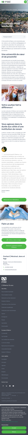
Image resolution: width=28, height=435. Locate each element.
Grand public (5, 326)
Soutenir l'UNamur (6, 352)
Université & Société (6, 349)
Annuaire (4, 362)
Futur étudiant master (7, 295)
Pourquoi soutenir (7, 37)
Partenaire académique (7, 307)
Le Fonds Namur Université (11, 9)
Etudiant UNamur (6, 301)
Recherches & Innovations (8, 346)
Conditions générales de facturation (9, 400)
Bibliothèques (5, 375)
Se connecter (5, 378)
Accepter (14, 428)
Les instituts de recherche (8, 339)
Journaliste (4, 323)
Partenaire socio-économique (9, 310)
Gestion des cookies (6, 398)
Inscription (4, 359)
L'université (4, 333)
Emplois (3, 371)
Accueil (3, 9)
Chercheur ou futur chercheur (9, 304)
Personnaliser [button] (5, 425)
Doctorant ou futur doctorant (8, 298)
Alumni (3, 313)
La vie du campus (6, 342)
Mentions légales (5, 395)
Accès (3, 368)
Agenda (3, 365)
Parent (3, 320)
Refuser (14, 432)
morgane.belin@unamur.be (11, 269)
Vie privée (14, 395)
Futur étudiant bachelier (7, 291)
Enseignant (4, 317)
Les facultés (4, 336)
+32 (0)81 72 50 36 (9, 267)
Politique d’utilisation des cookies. (10, 421)
